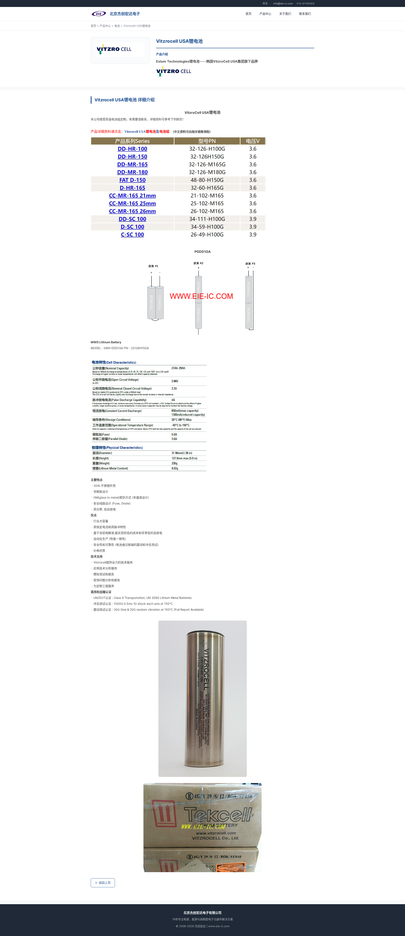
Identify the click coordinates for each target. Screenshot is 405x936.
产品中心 (265, 13)
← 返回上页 (103, 882)
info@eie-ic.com (283, 3)
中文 (265, 3)
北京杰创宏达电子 (125, 14)
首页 (248, 13)
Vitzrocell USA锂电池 (136, 25)
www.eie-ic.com (219, 926)
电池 (117, 25)
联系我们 (305, 13)
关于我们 (285, 13)
